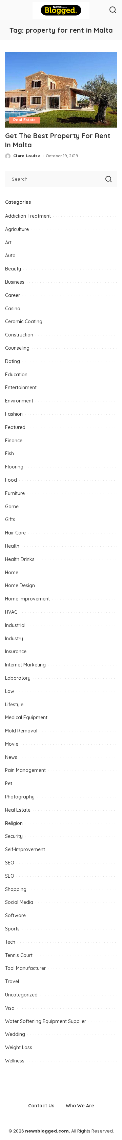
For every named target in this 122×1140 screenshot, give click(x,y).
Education (16, 374)
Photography (20, 797)
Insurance (15, 651)
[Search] (113, 10)
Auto (10, 255)
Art (8, 242)
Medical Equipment (26, 717)
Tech (10, 942)
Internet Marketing (25, 665)
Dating (12, 361)
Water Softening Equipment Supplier (45, 1021)
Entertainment (21, 387)
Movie (11, 744)
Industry (14, 638)
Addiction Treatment (28, 216)
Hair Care (15, 533)
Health (12, 546)
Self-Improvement (25, 849)
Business (14, 282)
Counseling (17, 348)
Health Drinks (20, 559)
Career (12, 295)
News (11, 757)
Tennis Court (19, 955)
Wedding (15, 1034)
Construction (19, 335)
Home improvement (27, 599)
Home (11, 572)
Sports (12, 929)
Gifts (10, 519)
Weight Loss (18, 1047)
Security (14, 836)
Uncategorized (21, 995)
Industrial (15, 625)
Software (15, 915)
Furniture (15, 493)
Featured (15, 427)
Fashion (14, 414)
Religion (14, 823)
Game (12, 506)
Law (9, 691)
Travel (12, 981)
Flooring (14, 467)
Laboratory (17, 678)
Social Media (19, 902)
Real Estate (24, 120)
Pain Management (25, 770)
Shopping (15, 889)
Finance (13, 440)
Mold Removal (21, 731)
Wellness (14, 1061)
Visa (10, 1008)
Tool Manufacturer (25, 968)
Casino (12, 308)
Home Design (20, 585)
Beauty (13, 269)
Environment (19, 401)
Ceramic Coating (23, 321)
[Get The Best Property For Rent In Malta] (61, 90)
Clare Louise (27, 155)
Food (11, 480)
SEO (9, 863)
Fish (9, 453)
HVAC (11, 612)
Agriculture (17, 229)
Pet (8, 783)
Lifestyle (14, 704)
